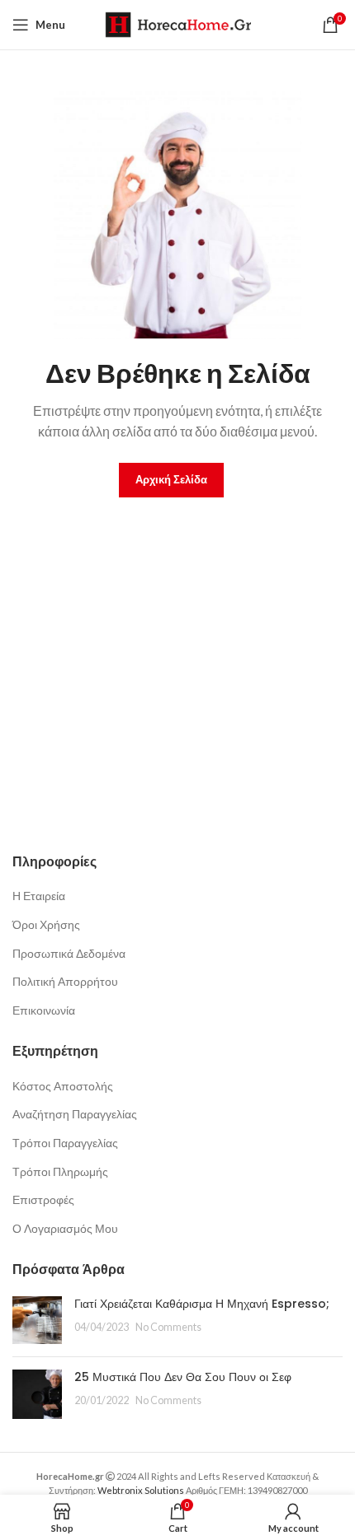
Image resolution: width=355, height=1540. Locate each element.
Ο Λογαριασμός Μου (65, 1228)
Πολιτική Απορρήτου (65, 981)
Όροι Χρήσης (46, 924)
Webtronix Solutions (140, 1490)
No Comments (168, 1327)
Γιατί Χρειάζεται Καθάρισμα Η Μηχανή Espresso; (201, 1303)
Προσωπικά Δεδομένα (68, 953)
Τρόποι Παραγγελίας (65, 1143)
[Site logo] (178, 23)
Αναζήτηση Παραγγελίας (74, 1114)
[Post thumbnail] (37, 1320)
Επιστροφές (43, 1199)
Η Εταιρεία (38, 896)
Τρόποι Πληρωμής (60, 1171)
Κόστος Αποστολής (62, 1086)
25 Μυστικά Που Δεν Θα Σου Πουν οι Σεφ (182, 1377)
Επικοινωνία (43, 1010)
